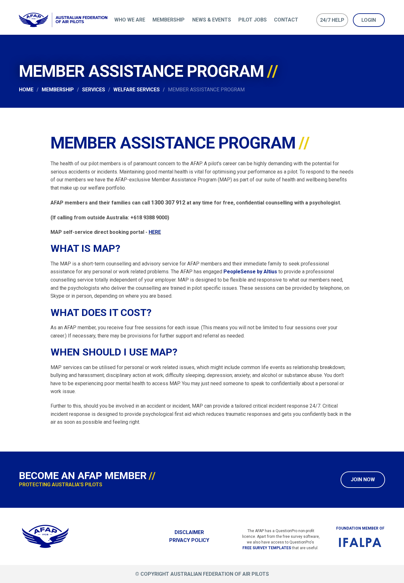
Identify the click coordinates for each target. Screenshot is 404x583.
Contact (286, 20)
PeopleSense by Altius (250, 272)
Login (368, 20)
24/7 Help (332, 20)
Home (26, 90)
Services (93, 90)
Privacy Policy (189, 540)
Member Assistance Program (206, 90)
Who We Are (129, 20)
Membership (168, 20)
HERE (155, 232)
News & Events (211, 20)
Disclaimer (189, 532)
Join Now (363, 480)
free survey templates (266, 548)
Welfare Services (136, 90)
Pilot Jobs (252, 20)
